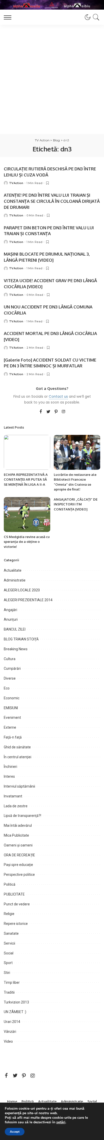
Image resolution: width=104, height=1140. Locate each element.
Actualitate (12, 570)
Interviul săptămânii (19, 786)
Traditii (9, 992)
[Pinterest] (56, 411)
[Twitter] (48, 411)
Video (8, 1041)
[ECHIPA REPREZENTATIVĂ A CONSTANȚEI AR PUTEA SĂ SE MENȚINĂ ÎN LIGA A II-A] (27, 452)
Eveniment (12, 718)
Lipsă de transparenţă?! (22, 816)
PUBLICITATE (14, 894)
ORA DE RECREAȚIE (19, 855)
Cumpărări (12, 668)
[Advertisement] (52, 79)
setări (60, 1122)
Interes (9, 776)
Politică (9, 884)
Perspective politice (19, 875)
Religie (9, 914)
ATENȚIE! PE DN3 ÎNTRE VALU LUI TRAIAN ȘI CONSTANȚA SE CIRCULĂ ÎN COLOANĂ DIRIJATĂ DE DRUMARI (52, 201)
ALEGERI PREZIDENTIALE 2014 (28, 600)
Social (8, 953)
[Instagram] (63, 411)
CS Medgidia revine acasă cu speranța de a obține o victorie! (27, 542)
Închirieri (10, 767)
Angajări (10, 610)
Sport (8, 963)
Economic (11, 698)
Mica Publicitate (16, 835)
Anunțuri (11, 619)
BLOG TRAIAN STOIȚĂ (21, 639)
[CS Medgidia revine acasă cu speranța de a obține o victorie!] (27, 514)
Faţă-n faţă (13, 737)
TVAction (16, 183)
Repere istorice (16, 924)
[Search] (95, 17)
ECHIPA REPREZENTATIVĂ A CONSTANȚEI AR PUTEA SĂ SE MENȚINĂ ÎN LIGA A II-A (26, 479)
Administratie (14, 580)
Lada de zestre (16, 806)
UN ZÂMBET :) (15, 1012)
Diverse (10, 678)
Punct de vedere (17, 904)
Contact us (58, 396)
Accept (14, 1132)
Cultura (9, 659)
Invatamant (13, 796)
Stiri (7, 973)
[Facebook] (41, 411)
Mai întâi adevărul (18, 825)
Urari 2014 (12, 1022)
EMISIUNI (11, 708)
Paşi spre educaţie (18, 865)
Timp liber (12, 982)
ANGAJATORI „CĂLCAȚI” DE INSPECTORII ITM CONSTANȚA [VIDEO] (75, 504)
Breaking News (16, 649)
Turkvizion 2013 (16, 1002)
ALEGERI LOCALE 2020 (22, 590)
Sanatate (11, 933)
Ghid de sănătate (17, 747)
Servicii (9, 943)
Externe (10, 727)
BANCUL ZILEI (14, 629)
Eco (7, 688)
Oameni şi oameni (18, 845)
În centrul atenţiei (17, 757)
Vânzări (10, 1032)
